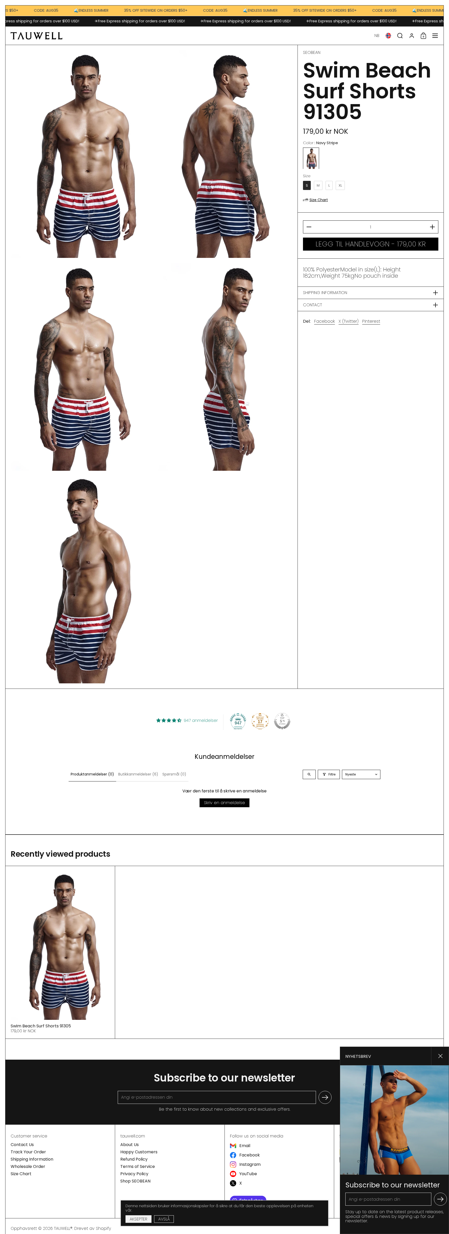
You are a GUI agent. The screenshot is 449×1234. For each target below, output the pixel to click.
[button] (376, 35)
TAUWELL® (63, 1228)
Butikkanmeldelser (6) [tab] (138, 774)
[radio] (311, 158)
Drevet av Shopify (92, 1228)
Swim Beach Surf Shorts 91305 (60, 952)
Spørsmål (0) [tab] (174, 774)
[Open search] (309, 774)
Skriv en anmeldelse (224, 803)
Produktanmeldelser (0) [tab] (92, 774)
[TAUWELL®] (36, 36)
